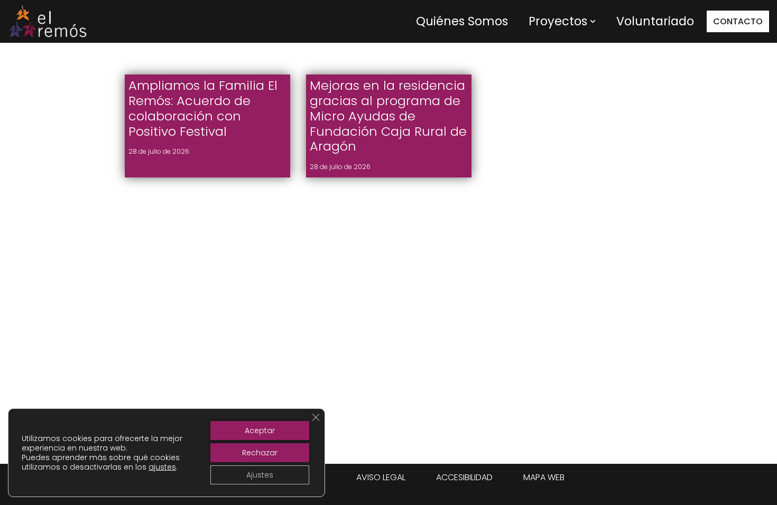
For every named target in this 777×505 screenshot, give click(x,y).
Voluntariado (655, 21)
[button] (593, 21)
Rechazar (260, 452)
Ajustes (259, 475)
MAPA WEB (544, 477)
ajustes (162, 467)
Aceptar (260, 430)
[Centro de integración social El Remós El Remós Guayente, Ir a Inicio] (47, 21)
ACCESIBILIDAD (464, 477)
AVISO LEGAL (380, 477)
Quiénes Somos (462, 21)
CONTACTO (738, 21)
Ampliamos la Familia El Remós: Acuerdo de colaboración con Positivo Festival (203, 108)
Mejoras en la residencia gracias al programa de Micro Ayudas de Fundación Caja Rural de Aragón (388, 116)
